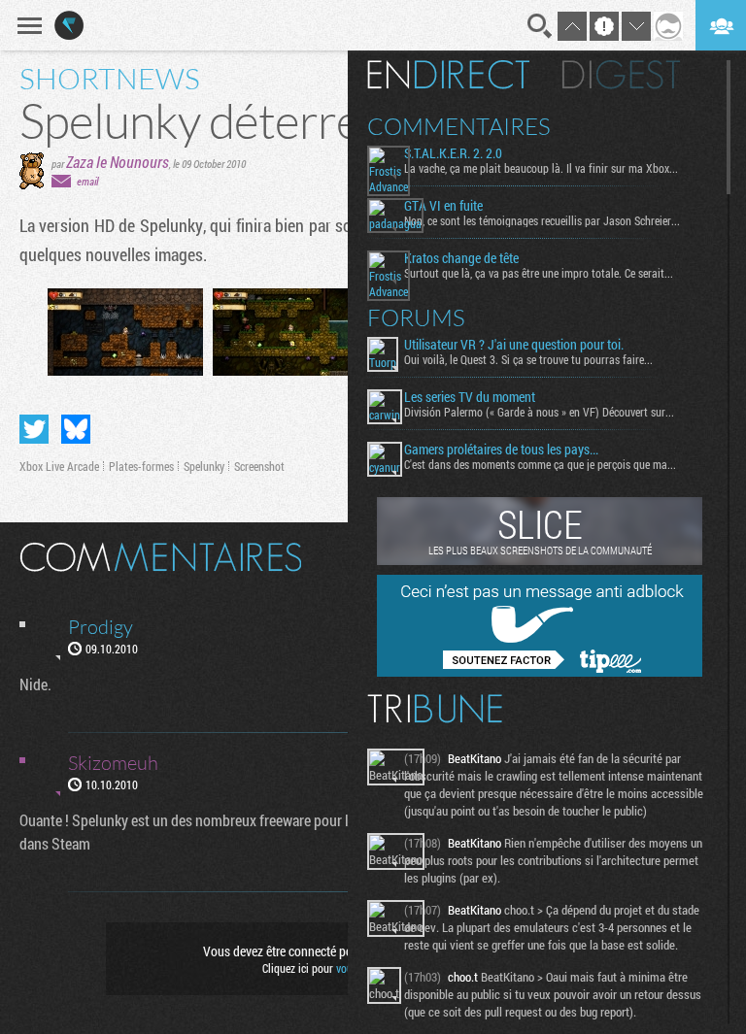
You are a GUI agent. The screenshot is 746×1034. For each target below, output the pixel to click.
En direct (448, 74)
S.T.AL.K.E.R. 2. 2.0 (453, 153)
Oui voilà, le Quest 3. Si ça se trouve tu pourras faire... (528, 359)
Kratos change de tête (461, 258)
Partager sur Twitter (34, 429)
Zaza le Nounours (117, 161)
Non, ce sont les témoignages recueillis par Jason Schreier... (542, 220)
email (87, 181)
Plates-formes (141, 466)
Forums (416, 317)
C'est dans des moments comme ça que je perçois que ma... (540, 464)
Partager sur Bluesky (75, 429)
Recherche (540, 26)
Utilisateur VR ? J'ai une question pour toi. (514, 344)
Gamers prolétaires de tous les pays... (501, 449)
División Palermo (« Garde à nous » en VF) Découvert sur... (539, 411)
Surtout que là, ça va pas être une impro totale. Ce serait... (538, 273)
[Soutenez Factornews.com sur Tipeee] (539, 672)
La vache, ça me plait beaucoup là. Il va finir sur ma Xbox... (541, 168)
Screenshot (259, 466)
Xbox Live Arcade (59, 466)
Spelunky (204, 466)
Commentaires (459, 126)
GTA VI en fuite (443, 206)
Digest (621, 74)
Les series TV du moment (469, 397)
